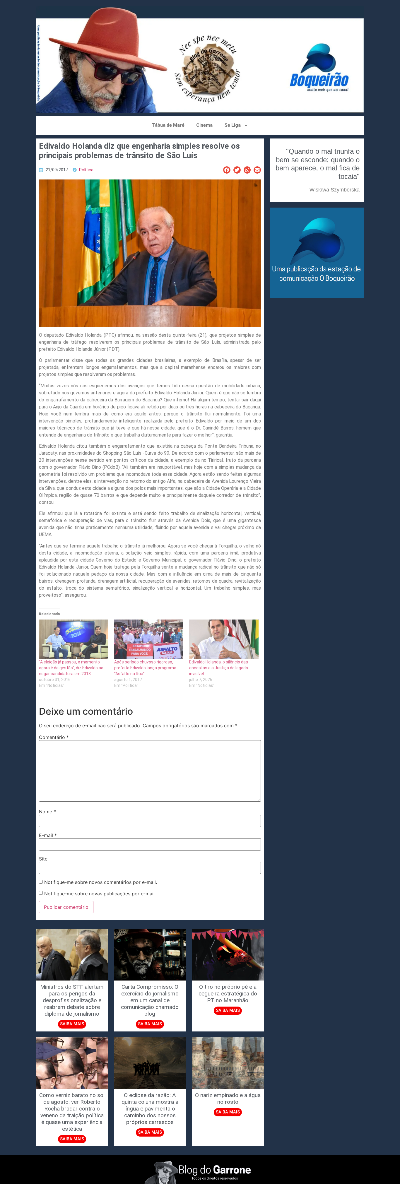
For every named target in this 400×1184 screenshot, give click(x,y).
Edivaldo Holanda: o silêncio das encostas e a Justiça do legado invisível (218, 668)
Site (43, 858)
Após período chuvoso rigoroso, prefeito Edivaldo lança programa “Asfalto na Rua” (145, 668)
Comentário (54, 737)
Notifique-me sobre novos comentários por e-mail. (100, 882)
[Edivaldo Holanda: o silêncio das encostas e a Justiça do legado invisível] (224, 639)
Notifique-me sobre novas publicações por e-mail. (100, 893)
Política (86, 169)
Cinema (204, 125)
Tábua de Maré (168, 125)
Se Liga (232, 125)
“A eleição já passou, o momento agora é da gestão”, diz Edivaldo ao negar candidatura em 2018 (71, 668)
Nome (47, 811)
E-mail (48, 835)
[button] (226, 170)
